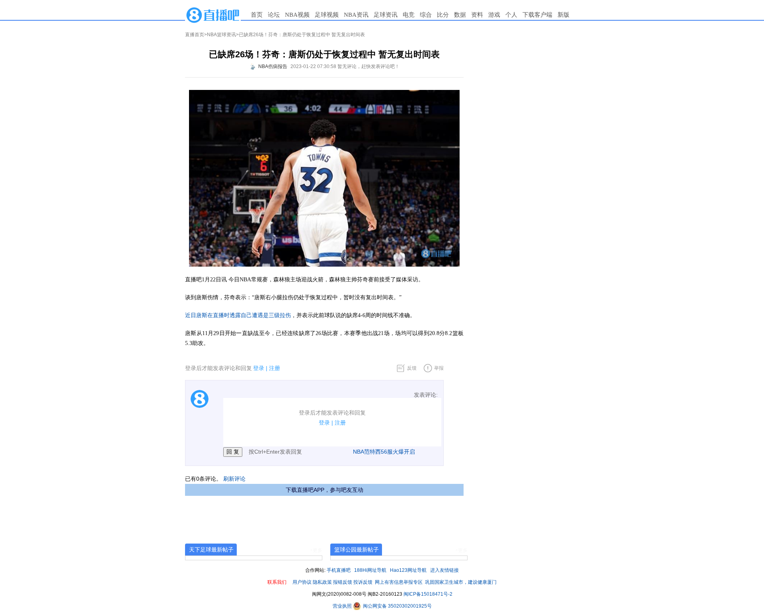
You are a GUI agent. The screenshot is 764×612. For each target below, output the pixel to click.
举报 (439, 368)
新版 (563, 15)
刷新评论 (234, 479)
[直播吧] (213, 15)
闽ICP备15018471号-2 (427, 594)
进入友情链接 (444, 570)
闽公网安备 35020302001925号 (397, 606)
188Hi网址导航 (370, 570)
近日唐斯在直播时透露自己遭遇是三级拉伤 (238, 315)
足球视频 (327, 15)
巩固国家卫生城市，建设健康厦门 (461, 582)
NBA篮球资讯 (221, 34)
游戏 (494, 15)
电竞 (409, 15)
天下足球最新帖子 (211, 549)
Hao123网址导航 (408, 570)
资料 (477, 15)
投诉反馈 (362, 582)
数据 (460, 15)
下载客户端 (537, 15)
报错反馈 (342, 582)
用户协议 (302, 582)
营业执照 (343, 606)
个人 (511, 15)
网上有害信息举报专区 (399, 582)
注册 (274, 368)
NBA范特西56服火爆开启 (384, 451)
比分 (443, 15)
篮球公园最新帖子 (356, 549)
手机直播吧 (339, 570)
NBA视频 (297, 15)
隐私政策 (322, 582)
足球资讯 (386, 15)
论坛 (274, 15)
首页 (257, 15)
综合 (426, 15)
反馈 (412, 368)
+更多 (316, 550)
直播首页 (194, 34)
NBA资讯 (356, 15)
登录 (258, 368)
